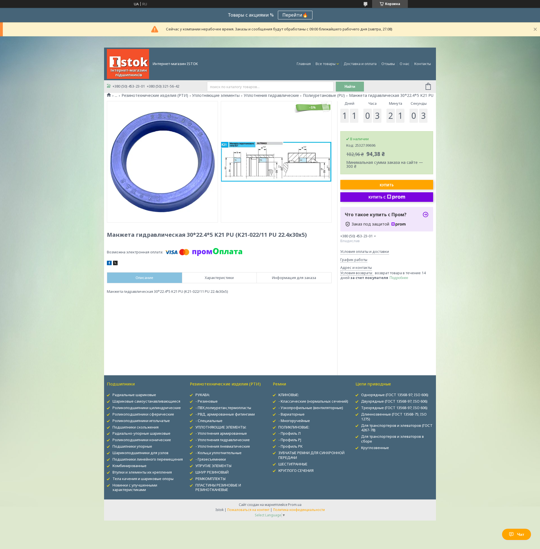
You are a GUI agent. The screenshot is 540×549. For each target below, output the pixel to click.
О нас (405, 63)
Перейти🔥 (295, 15)
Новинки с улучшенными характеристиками (134, 487)
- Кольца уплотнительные (218, 452)
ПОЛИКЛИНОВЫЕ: (293, 427)
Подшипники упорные (132, 446)
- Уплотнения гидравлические (222, 439)
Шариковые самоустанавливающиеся (146, 401)
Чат (520, 534)
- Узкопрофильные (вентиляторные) (310, 407)
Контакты (422, 63)
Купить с (377, 197)
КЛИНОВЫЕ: (288, 394)
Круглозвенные (375, 447)
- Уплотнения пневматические (222, 446)
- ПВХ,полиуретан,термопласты (223, 407)
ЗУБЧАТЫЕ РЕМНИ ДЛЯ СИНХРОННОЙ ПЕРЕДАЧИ (311, 455)
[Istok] (128, 63)
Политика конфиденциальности (299, 509)
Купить (387, 185)
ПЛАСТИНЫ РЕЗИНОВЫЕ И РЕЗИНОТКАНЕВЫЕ (218, 487)
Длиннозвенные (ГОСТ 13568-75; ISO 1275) (394, 416)
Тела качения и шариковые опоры (143, 478)
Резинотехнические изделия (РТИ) (155, 95)
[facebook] (109, 263)
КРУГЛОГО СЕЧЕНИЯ (296, 470)
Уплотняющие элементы (216, 95)
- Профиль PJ (289, 439)
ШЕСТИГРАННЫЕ (292, 464)
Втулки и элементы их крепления (142, 472)
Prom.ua (295, 504)
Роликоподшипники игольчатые (141, 420)
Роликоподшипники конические (141, 439)
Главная (304, 63)
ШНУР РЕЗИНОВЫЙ (212, 472)
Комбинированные (129, 465)
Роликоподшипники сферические (143, 414)
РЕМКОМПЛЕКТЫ (210, 478)
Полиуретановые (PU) (324, 95)
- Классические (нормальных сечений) (313, 401)
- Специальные (208, 420)
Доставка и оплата (360, 63)
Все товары (326, 63)
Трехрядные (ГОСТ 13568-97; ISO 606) (394, 407)
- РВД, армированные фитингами (225, 414)
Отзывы (388, 63)
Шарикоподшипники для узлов (140, 452)
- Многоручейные (294, 420)
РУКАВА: (202, 394)
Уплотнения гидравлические (271, 95)
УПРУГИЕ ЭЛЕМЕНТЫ (213, 465)
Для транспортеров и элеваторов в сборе (392, 439)
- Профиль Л (289, 433)
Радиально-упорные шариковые (141, 433)
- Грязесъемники (210, 459)
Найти (350, 86)
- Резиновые (206, 401)
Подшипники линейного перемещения (147, 459)
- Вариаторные (291, 414)
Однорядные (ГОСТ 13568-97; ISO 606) (394, 394)
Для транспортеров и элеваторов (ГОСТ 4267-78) (397, 428)
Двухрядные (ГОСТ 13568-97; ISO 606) (394, 401)
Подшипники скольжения (135, 427)
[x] (115, 263)
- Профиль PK (290, 446)
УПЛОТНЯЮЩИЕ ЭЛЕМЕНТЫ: (220, 427)
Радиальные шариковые (134, 394)
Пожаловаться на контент (248, 509)
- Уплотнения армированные (221, 433)
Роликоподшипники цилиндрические (146, 407)
